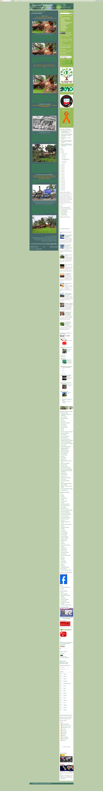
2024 (62, 152)
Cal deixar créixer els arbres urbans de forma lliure (68, 236)
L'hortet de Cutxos (64, 454)
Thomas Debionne (65, 738)
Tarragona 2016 (63, 553)
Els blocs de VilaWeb (64, 599)
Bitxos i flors (63, 421)
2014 (62, 177)
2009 (62, 184)
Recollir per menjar (64, 474)
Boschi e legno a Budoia (66, 375)
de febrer (63, 161)
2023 (62, 164)
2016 (62, 174)
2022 (62, 165)
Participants (68, 618)
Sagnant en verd (64, 476)
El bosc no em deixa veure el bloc (67, 431)
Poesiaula (62, 546)
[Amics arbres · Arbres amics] (63, 583)
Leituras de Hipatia (64, 536)
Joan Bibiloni (63, 21)
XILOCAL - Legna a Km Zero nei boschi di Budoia (69, 377)
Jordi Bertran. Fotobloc (65, 527)
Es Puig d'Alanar (64, 434)
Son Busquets (63, 479)
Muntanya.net (63, 459)
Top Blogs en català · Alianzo (66, 604)
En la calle (63, 520)
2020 (62, 168)
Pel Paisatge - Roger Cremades (66, 469)
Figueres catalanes (64, 437)
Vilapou (62, 564)
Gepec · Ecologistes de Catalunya (67, 443)
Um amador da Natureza (65, 480)
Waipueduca (63, 565)
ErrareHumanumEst (65, 724)
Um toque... (63, 559)
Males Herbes (64, 339)
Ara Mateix (63, 496)
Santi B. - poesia (64, 550)
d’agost (63, 155)
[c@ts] (63, 636)
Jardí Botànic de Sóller (65, 450)
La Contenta (63, 530)
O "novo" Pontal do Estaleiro (69, 385)
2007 (62, 187)
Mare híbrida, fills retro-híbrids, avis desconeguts (68, 323)
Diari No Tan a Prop (64, 508)
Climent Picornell (64, 501)
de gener (63, 162)
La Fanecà (63, 456)
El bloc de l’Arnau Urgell (65, 511)
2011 (62, 181)
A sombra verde (65, 391)
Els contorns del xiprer (65, 518)
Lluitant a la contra (64, 539)
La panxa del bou (64, 534)
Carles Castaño (63, 30)
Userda (62, 482)
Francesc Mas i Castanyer (65, 17)
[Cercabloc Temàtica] (63, 661)
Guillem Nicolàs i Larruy (65, 23)
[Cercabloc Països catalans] (64, 662)
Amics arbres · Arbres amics (42, 5)
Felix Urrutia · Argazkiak (65, 436)
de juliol (63, 156)
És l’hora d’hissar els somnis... (66, 570)
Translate (68, 58)
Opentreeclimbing (64, 464)
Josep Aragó (63, 25)
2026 (62, 149)
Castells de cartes (64, 498)
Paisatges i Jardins (64, 466)
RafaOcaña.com (64, 549)
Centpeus (62, 499)
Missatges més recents (34, 246)
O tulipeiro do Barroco (69, 393)
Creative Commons (67, 35)
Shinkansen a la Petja (65, 552)
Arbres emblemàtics (64, 211)
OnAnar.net (63, 543)
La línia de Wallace (64, 533)
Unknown (63, 740)
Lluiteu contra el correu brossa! (66, 715)
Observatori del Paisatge (65, 463)
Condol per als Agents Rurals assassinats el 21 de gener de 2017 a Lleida (69, 361)
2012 (62, 180)
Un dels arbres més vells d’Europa (69, 350)
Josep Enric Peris (64, 24)
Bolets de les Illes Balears (65, 422)
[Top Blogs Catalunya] (64, 663)
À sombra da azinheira (65, 567)
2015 (62, 175)
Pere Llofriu (63, 29)
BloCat (62, 592)
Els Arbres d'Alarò (64, 214)
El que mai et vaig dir (64, 515)
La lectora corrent (64, 531)
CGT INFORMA (69, 340)
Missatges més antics (54, 246)
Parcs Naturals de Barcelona (66, 467)
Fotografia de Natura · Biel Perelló (67, 440)
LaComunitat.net (64, 600)
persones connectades (65, 657)
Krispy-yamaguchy (64, 453)
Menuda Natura (63, 457)
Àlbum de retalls (64, 568)
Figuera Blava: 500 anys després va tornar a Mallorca (68, 313)
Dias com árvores (64, 425)
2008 (62, 185)
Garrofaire (62, 525)
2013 (62, 178)
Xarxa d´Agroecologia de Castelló (66, 488)
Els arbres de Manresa (65, 433)
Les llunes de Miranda (65, 537)
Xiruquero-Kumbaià (64, 490)
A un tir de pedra (64, 416)
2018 (62, 171)
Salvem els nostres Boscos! (66, 477)
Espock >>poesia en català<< (66, 524)
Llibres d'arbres (63, 213)
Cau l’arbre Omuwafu (37, 13)
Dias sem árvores (64, 427)
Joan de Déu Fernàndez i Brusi (66, 22)
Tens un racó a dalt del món (66, 555)
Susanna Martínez (64, 26)
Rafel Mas (62, 20)
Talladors (64, 358)
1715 (62, 493)
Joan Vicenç (64, 730)
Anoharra (62, 495)
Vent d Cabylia (63, 561)
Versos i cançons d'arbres (65, 207)
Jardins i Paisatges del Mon (66, 446)
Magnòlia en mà (63, 540)
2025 (62, 151)
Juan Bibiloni (64, 732)
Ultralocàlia (63, 558)
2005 (62, 190)
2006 (62, 188)
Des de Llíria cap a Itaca (65, 505)
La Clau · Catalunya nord (65, 587)
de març (63, 158)
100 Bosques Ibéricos (64, 412)
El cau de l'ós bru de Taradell (66, 514)
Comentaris (63, 669)
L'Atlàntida (63, 528)
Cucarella (62, 502)
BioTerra (62, 419)
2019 (62, 170)
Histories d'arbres (64, 210)
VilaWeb (62, 588)
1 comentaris (52, 243)
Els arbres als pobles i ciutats (66, 208)
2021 (62, 167)
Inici (44, 246)
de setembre (64, 153)
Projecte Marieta (64, 473)
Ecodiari (62, 428)
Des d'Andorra (63, 424)
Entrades (63, 667)
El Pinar (62, 430)
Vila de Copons (63, 562)
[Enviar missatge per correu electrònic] (55, 243)
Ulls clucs (62, 556)
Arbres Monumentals (64, 418)
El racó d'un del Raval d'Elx (65, 517)
